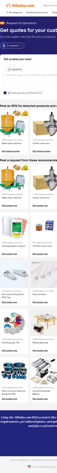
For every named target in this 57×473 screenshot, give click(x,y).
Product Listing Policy (20, 460)
